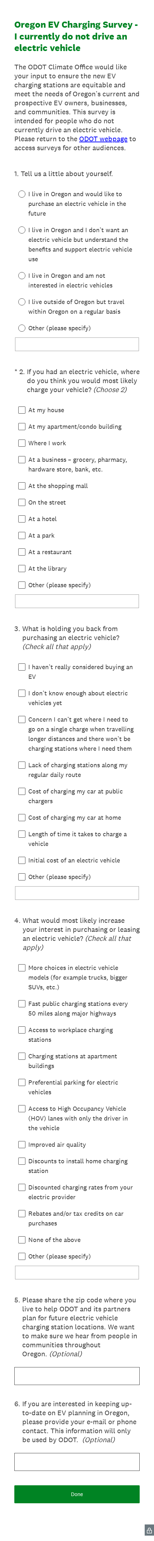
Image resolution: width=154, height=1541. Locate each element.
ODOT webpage (103, 138)
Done (77, 1494)
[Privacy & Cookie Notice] (149, 1530)
